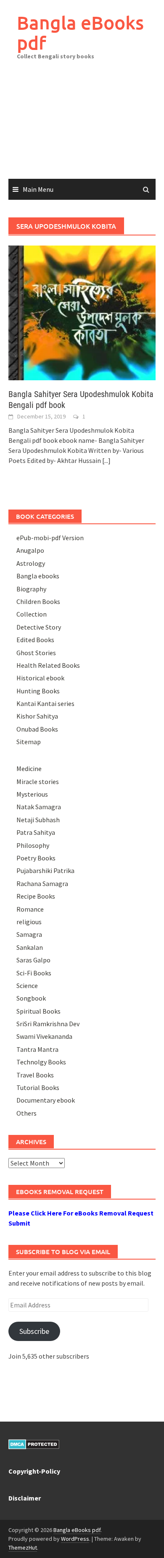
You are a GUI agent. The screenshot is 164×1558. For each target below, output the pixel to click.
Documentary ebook (45, 1100)
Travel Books (35, 1075)
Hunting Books (38, 691)
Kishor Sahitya (37, 716)
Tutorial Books (37, 1087)
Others (26, 1113)
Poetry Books (36, 858)
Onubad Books (37, 729)
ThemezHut (22, 1547)
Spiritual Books (38, 1011)
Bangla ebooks (37, 576)
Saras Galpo (33, 960)
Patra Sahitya (35, 832)
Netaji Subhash (38, 820)
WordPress (75, 1538)
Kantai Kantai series (45, 703)
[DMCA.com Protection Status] (33, 1443)
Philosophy (32, 845)
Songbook (31, 998)
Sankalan (29, 947)
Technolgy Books (41, 1062)
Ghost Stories (36, 652)
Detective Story (38, 627)
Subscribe (34, 1331)
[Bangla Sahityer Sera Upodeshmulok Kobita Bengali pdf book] (82, 312)
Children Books (38, 601)
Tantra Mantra (37, 1049)
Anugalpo (30, 550)
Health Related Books (48, 665)
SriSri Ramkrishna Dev (47, 1023)
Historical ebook (40, 678)
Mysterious (32, 794)
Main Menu (38, 189)
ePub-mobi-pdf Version (50, 537)
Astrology (30, 563)
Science (27, 985)
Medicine (29, 768)
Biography (31, 589)
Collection (31, 614)
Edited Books (35, 639)
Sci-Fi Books (33, 973)
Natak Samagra (38, 807)
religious (29, 922)
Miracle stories (37, 781)
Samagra (29, 934)
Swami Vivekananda (44, 1036)
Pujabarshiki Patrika (45, 870)
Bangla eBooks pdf (80, 32)
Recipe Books (35, 896)
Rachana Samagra (42, 883)
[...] (106, 460)
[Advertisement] (82, 125)
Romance (30, 909)
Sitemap (28, 741)
